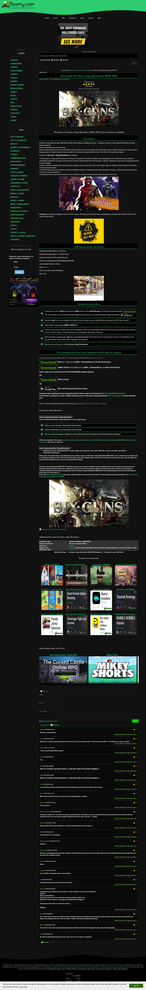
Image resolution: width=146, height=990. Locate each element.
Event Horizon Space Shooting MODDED (77, 589)
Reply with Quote (125, 734)
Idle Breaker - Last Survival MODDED (52, 589)
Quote (135, 734)
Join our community (115, 396)
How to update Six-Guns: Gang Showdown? (55, 448)
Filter (134, 63)
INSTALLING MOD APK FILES (113, 393)
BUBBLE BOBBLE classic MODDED (126, 614)
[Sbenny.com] (18, 4)
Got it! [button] (136, 986)
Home (47, 18)
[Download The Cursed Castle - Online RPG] (63, 670)
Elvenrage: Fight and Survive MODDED (77, 614)
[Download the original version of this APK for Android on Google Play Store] (48, 388)
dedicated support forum (57, 969)
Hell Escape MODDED (52, 565)
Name (41, 695)
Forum (55, 18)
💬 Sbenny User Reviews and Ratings (53, 529)
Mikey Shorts (112, 655)
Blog (63, 18)
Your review (43, 711)
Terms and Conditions (120, 969)
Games (91, 18)
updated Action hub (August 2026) (92, 403)
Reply (117, 734)
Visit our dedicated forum (98, 358)
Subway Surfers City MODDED (126, 565)
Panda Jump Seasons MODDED (52, 614)
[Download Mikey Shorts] (112, 670)
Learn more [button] (23, 987)
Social (82, 18)
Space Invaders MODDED (101, 589)
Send (135, 721)
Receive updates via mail (49, 721)
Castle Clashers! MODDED (101, 565)
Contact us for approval (103, 969)
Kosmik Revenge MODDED (126, 589)
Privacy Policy (72, 969)
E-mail (41, 703)
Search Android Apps (89, 51)
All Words (56, 60)
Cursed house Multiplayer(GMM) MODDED (77, 565)
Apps (99, 18)
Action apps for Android (55, 474)
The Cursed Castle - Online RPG (63, 655)
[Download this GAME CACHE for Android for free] (48, 367)
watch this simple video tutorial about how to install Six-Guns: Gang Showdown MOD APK (93, 440)
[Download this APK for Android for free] (48, 362)
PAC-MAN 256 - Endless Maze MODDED (101, 614)
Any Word (65, 60)
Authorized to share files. (86, 969)
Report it (67, 358)
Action (46, 267)
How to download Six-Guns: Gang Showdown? (56, 417)
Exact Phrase (46, 60)
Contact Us (72, 18)
